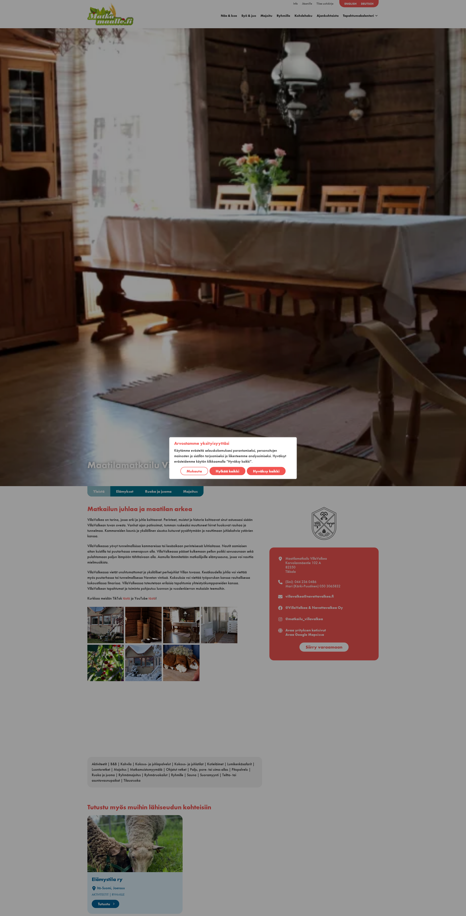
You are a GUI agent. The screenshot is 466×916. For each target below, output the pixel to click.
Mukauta (194, 471)
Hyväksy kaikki (266, 471)
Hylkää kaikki (227, 471)
